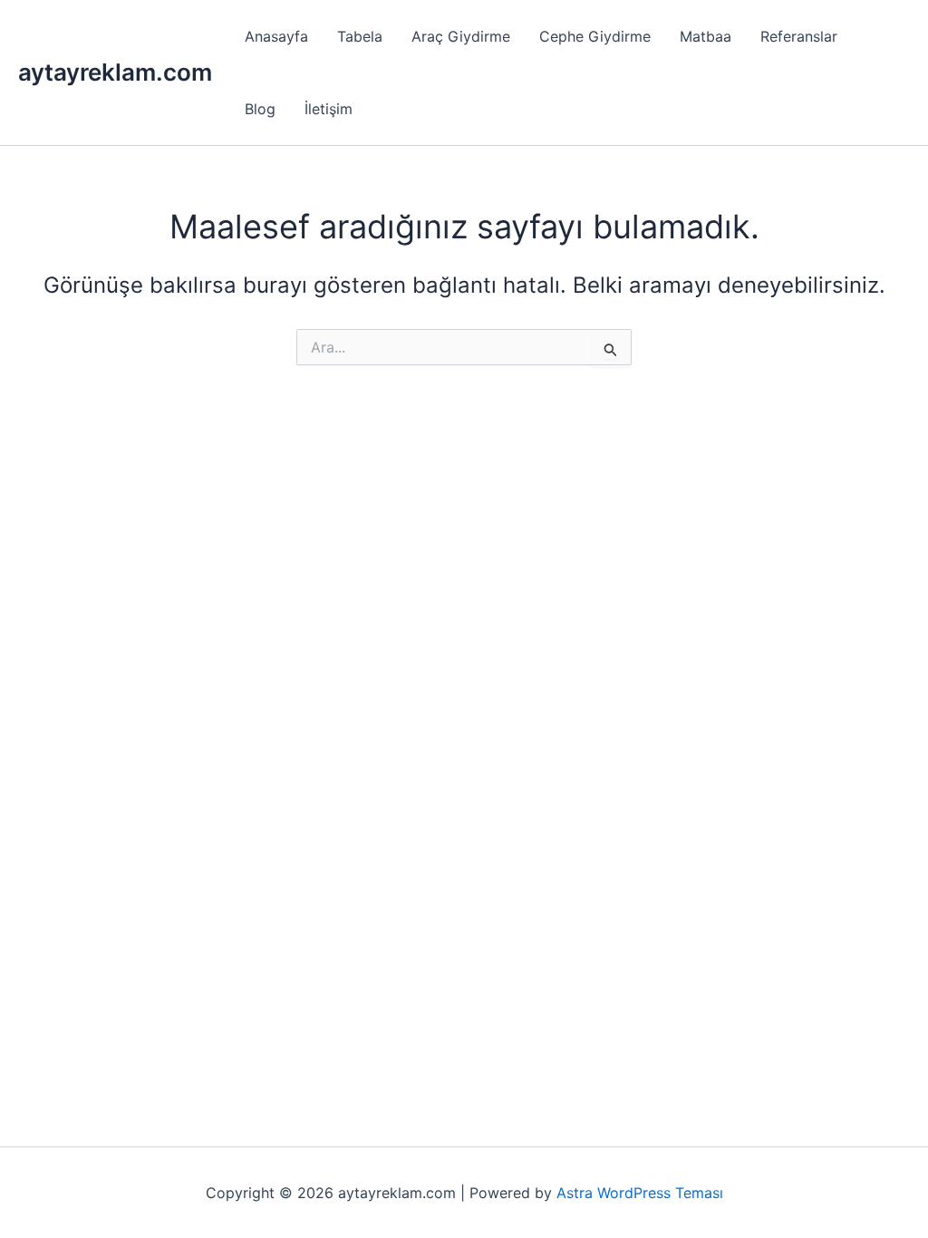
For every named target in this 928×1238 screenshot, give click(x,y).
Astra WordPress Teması (639, 1193)
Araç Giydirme (460, 36)
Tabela (359, 36)
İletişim (328, 109)
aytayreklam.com (115, 72)
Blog (260, 109)
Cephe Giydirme (595, 36)
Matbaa (705, 36)
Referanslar (798, 36)
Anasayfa (276, 36)
